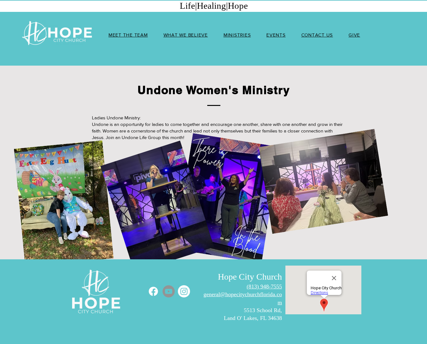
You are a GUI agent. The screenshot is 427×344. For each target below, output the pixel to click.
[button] (237, 35)
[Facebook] (153, 291)
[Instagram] (184, 291)
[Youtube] (169, 291)
